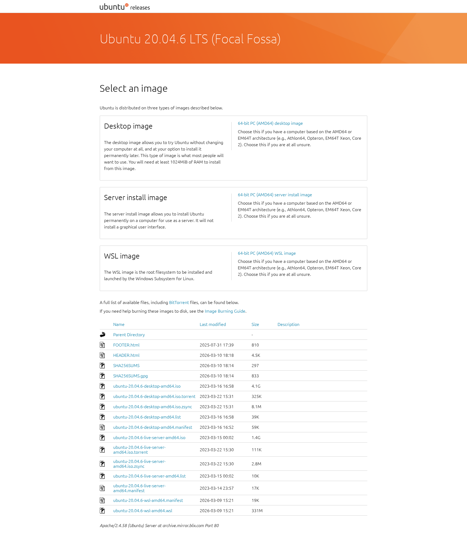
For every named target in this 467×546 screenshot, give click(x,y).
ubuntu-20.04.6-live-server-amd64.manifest (139, 488)
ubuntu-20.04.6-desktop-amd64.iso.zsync (152, 406)
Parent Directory (129, 334)
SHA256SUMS (126, 365)
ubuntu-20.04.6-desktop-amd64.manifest (152, 427)
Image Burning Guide (225, 311)
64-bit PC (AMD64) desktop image (270, 123)
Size (255, 324)
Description (288, 324)
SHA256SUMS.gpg (130, 375)
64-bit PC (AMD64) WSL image (267, 253)
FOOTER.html (126, 344)
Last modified (213, 324)
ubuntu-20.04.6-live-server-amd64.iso (149, 437)
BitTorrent (179, 302)
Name (119, 324)
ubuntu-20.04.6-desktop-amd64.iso (147, 386)
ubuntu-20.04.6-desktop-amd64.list (147, 416)
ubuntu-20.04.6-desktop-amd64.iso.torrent (154, 396)
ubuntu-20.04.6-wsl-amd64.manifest (148, 500)
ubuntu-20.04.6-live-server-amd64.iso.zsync (139, 464)
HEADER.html (126, 355)
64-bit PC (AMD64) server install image (275, 194)
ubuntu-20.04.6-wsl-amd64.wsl (142, 510)
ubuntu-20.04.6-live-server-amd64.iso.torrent (139, 450)
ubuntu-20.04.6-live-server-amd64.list (149, 475)
